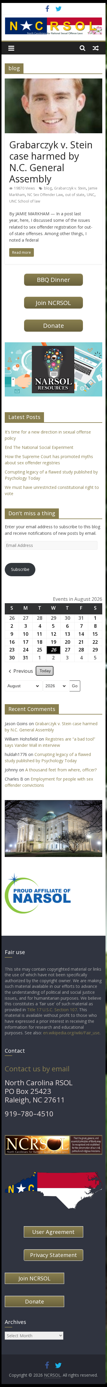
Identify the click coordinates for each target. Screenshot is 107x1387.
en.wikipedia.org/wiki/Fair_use (71, 1033)
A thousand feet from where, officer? (61, 770)
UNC (91, 194)
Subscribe (20, 569)
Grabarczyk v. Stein (70, 188)
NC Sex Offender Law (45, 194)
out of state (74, 194)
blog (48, 188)
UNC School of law (24, 201)
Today (45, 670)
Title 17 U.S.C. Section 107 (52, 1009)
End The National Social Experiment (39, 447)
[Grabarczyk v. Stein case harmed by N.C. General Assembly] (53, 81)
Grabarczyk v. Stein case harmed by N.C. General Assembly (51, 161)
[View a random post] (95, 48)
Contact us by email (37, 1068)
